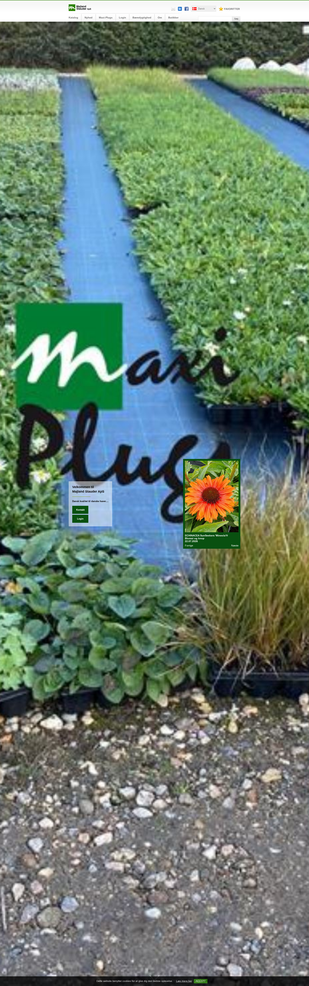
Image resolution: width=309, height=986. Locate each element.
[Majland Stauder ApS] (80, 10)
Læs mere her (184, 981)
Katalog (73, 17)
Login (122, 17)
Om (160, 17)
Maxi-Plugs (105, 17)
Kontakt (80, 509)
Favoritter (232, 9)
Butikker (173, 17)
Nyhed (88, 17)
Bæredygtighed (142, 17)
